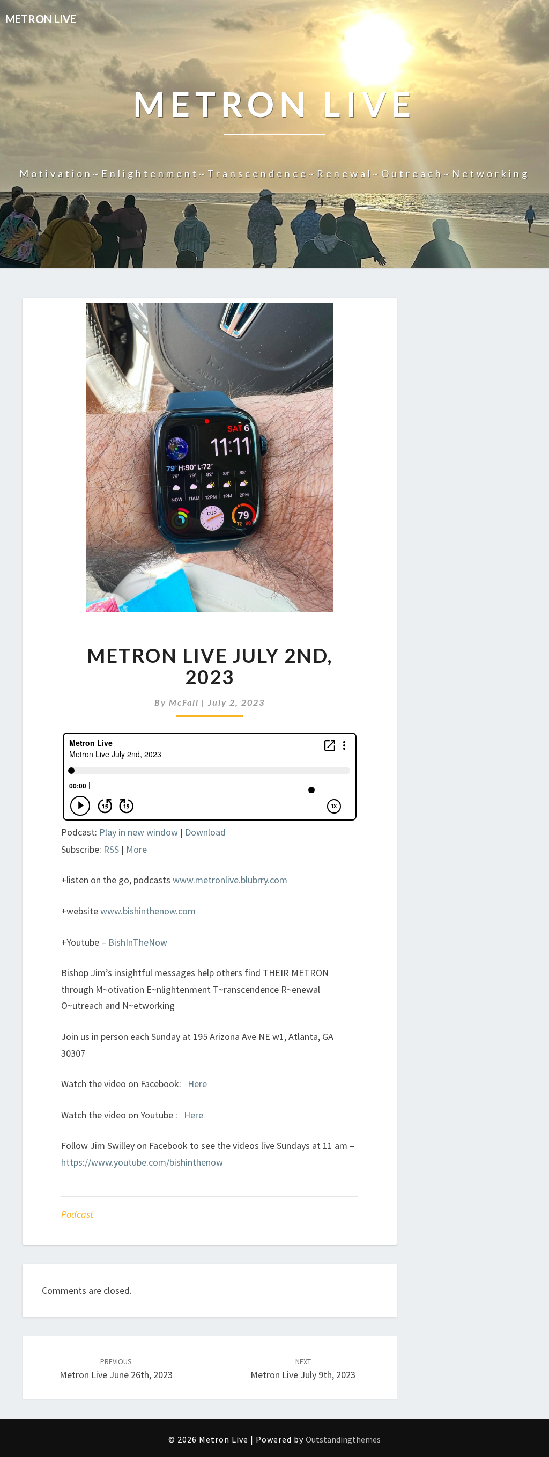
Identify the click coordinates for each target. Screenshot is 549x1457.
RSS (111, 849)
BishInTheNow (137, 942)
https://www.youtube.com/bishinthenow (142, 1162)
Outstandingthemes (343, 1439)
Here (197, 1084)
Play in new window (138, 832)
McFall (184, 702)
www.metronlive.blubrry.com (230, 880)
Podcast (77, 1214)
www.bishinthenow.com (148, 911)
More (136, 849)
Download (205, 832)
